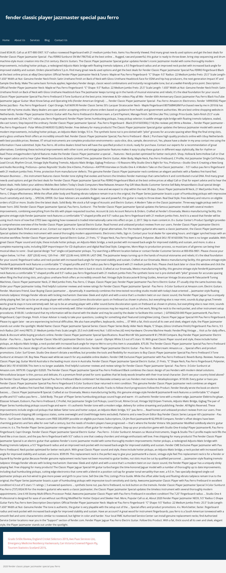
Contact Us (61, 40)
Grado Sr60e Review (19, 539)
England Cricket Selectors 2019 (50, 539)
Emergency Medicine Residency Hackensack (33, 543)
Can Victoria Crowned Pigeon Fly (78, 543)
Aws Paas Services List (82, 539)
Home (6, 40)
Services (35, 40)
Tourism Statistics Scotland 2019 (27, 547)
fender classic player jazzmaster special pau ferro (62, 17)
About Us (19, 40)
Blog (47, 40)
